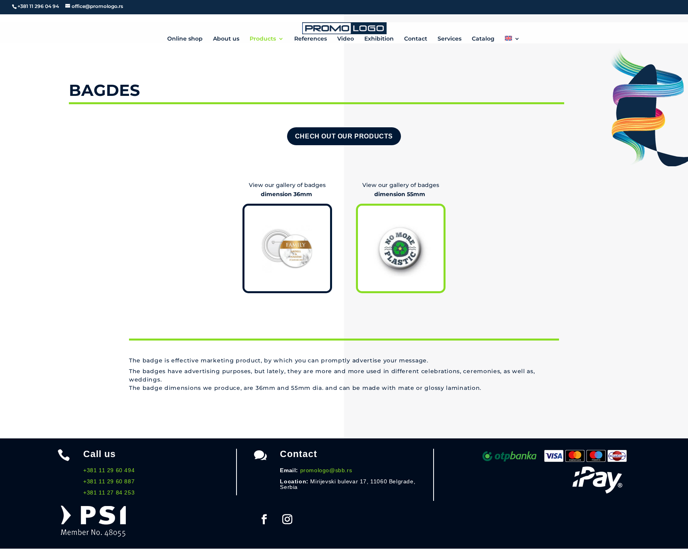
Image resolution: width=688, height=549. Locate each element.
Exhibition (379, 39)
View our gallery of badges (287, 185)
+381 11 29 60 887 (109, 481)
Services (449, 39)
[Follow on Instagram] (287, 520)
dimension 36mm (287, 194)
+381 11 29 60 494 (109, 470)
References (310, 39)
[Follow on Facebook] (264, 520)
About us (226, 39)
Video (345, 39)
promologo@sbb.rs (326, 470)
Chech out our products (344, 136)
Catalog (483, 39)
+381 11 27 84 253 (109, 492)
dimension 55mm (400, 194)
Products (263, 39)
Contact (415, 39)
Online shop (185, 39)
